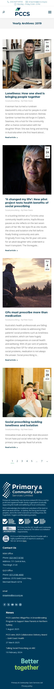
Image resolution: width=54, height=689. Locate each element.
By (27, 101)
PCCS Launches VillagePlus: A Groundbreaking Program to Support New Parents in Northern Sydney (26, 621)
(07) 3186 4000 (16, 574)
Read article (10, 137)
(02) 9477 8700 (16, 2)
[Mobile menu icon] (49, 12)
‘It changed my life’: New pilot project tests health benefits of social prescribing (26, 203)
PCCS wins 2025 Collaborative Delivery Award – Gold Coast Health (26, 636)
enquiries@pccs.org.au (38, 2)
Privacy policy (27, 686)
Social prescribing (12, 101)
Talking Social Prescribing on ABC (20, 648)
